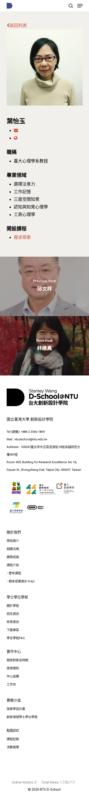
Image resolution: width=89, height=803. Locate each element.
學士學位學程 (17, 597)
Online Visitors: (23, 782)
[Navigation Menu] (80, 5)
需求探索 (22, 237)
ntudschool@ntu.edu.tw (30, 439)
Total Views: (50, 782)
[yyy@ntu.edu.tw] (16, 130)
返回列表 (18, 25)
